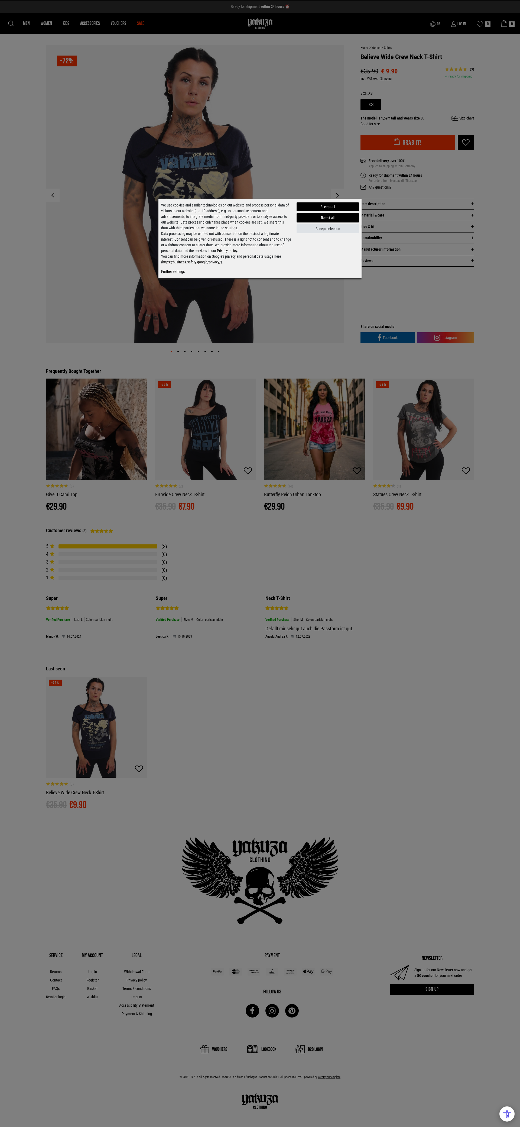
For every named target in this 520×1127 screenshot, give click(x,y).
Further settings (173, 271)
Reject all (327, 217)
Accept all (327, 207)
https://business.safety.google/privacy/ (191, 262)
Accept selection (328, 229)
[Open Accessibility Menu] (507, 1114)
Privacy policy (227, 250)
